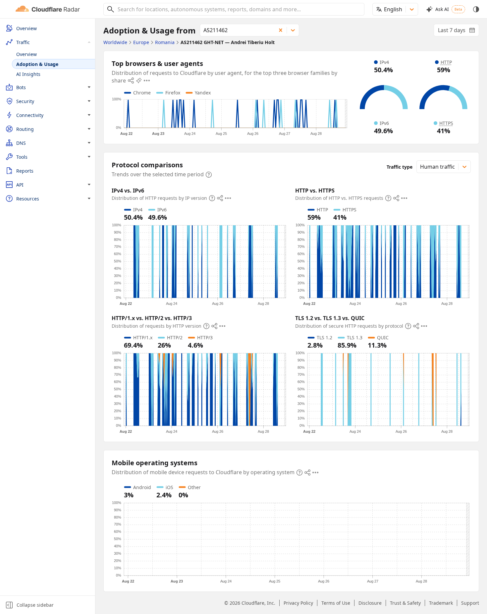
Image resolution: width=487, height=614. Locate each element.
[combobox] (238, 9)
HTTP (446, 62)
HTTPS (446, 123)
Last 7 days (458, 31)
